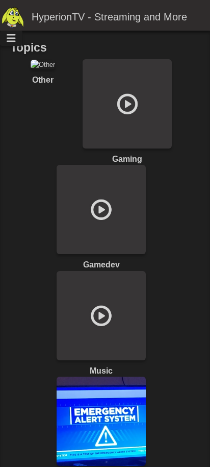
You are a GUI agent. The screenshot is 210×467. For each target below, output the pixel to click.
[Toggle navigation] (11, 38)
